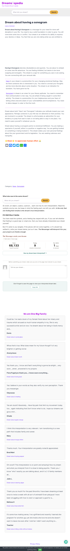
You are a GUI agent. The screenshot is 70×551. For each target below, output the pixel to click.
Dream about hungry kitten (15, 440)
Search (53, 12)
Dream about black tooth (14, 357)
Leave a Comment (10, 26)
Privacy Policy (35, 544)
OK (40, 549)
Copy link (35, 287)
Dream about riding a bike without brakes (19, 529)
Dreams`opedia (12, 3)
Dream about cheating (13, 397)
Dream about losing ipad (14, 377)
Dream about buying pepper (15, 456)
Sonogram (9, 93)
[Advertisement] (35, 53)
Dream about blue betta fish (15, 506)
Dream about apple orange (15, 420)
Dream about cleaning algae (15, 483)
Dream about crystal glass (15, 337)
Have (8, 81)
